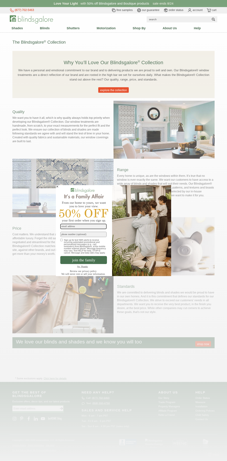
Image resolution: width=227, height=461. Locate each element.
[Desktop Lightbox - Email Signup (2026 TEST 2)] (113, 230)
